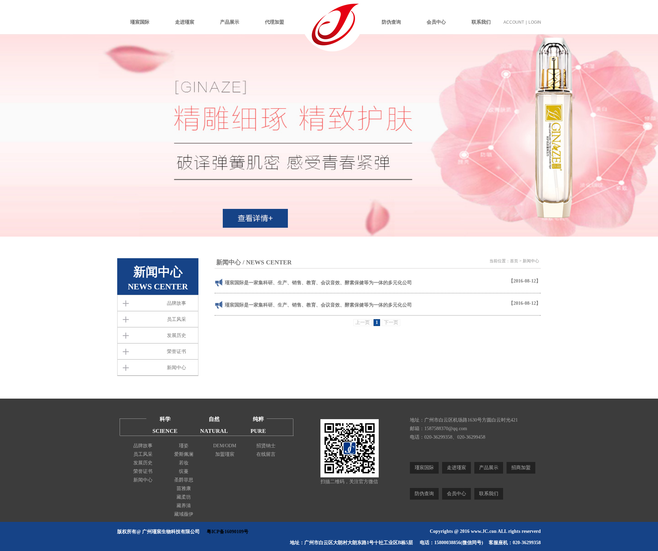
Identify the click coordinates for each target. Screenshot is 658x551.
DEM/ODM (224, 445)
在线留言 (266, 454)
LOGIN (534, 22)
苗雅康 (183, 488)
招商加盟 (521, 467)
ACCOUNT (513, 22)
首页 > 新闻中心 (524, 261)
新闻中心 (176, 367)
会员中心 (436, 22)
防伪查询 (391, 22)
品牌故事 (176, 303)
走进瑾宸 (184, 22)
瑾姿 (183, 445)
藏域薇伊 (183, 514)
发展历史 (176, 335)
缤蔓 (183, 471)
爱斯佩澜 (183, 454)
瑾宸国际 (139, 22)
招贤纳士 (266, 445)
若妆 (183, 462)
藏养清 (183, 505)
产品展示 (229, 22)
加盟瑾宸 (224, 454)
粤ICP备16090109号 (227, 531)
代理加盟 (274, 22)
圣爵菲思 (183, 480)
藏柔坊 (183, 497)
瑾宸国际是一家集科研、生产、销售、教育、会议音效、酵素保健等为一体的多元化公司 (318, 282)
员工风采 (176, 319)
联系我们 (481, 22)
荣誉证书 (176, 351)
